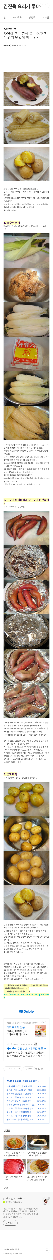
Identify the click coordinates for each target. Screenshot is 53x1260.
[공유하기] (15, 1069)
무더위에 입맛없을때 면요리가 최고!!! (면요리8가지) (20, 1095)
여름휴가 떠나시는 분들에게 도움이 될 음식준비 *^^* (20, 1117)
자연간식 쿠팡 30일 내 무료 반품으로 (26, 1048)
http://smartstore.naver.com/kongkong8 (24, 1022)
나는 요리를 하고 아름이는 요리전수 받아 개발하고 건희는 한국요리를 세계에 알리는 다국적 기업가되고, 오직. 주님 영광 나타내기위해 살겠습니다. (20, 1212)
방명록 (32, 17)
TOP (47, 1250)
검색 (40, 6)
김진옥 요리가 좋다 (22, 6)
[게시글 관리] (19, 1069)
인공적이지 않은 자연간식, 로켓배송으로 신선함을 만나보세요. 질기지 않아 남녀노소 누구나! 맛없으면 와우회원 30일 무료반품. (26, 1054)
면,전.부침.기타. (14, 1080)
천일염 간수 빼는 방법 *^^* (19, 1104)
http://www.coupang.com (20, 1044)
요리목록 (17, 17)
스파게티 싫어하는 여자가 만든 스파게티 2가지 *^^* (20, 1110)
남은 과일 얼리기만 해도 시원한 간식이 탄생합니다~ (20, 1088)
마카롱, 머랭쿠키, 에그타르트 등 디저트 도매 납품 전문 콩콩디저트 (17, 1032)
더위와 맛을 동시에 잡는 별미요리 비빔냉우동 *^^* (20, 1091)
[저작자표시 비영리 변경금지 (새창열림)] (39, 1069)
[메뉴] (47, 6)
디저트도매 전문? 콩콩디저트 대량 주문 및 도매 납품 (17, 1027)
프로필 (45, 17)
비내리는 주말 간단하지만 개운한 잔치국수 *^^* (20, 1114)
